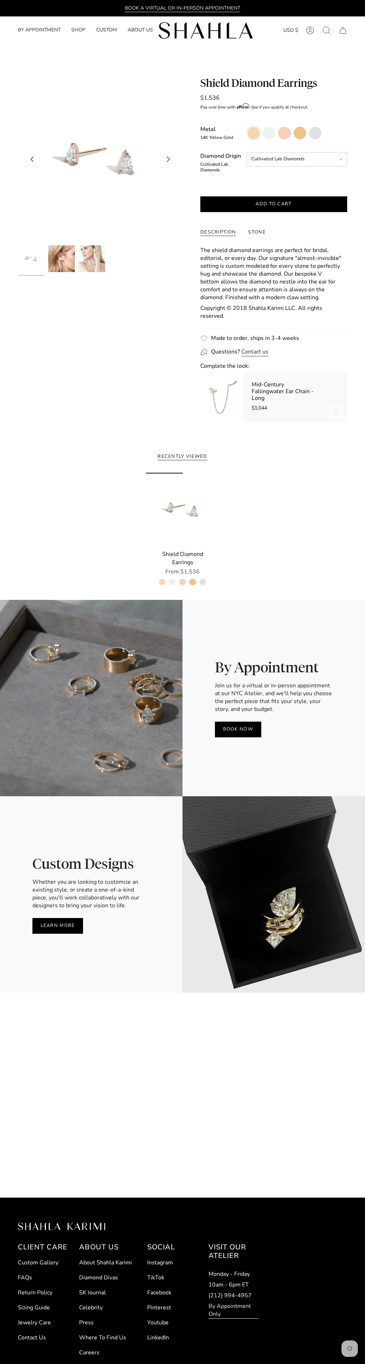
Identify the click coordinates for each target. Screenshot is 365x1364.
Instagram (160, 1263)
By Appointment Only (230, 1310)
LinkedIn (158, 1338)
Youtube (158, 1323)
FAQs (25, 1278)
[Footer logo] (61, 1226)
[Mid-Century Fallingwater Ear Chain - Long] (221, 398)
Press (86, 1323)
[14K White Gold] (172, 582)
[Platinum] (203, 582)
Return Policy (35, 1293)
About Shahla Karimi (105, 1263)
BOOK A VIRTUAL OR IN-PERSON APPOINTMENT (182, 8)
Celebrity (91, 1308)
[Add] (335, 411)
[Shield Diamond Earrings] (183, 510)
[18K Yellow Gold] (192, 582)
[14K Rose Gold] (182, 582)
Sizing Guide (34, 1308)
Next (168, 159)
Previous (32, 159)
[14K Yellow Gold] (162, 582)
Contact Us (32, 1338)
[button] (78, 30)
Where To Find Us (102, 1338)
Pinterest (159, 1308)
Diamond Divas (98, 1278)
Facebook (159, 1293)
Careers (89, 1353)
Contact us (254, 352)
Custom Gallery (38, 1263)
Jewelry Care (34, 1323)
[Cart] (343, 30)
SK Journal (92, 1293)
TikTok (155, 1278)
